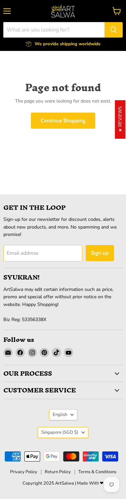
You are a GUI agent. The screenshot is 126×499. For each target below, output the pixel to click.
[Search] (113, 30)
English (60, 415)
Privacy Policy (23, 472)
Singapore (59, 432)
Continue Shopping (63, 120)
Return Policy (58, 472)
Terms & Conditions (97, 472)
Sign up (100, 253)
